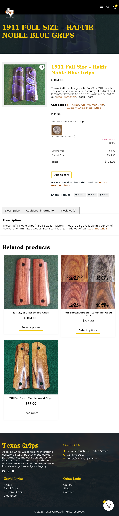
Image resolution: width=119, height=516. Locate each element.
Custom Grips (76, 107)
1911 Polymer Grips (92, 104)
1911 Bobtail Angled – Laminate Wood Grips (88, 314)
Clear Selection (108, 139)
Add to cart (61, 174)
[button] (101, 6)
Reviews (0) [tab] (68, 210)
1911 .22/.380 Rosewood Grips (31, 312)
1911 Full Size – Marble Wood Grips (30, 398)
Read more (31, 413)
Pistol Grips (93, 107)
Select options (31, 327)
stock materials (66, 97)
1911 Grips (73, 104)
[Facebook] (3, 471)
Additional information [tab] (40, 210)
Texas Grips (20, 445)
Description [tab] (12, 210)
